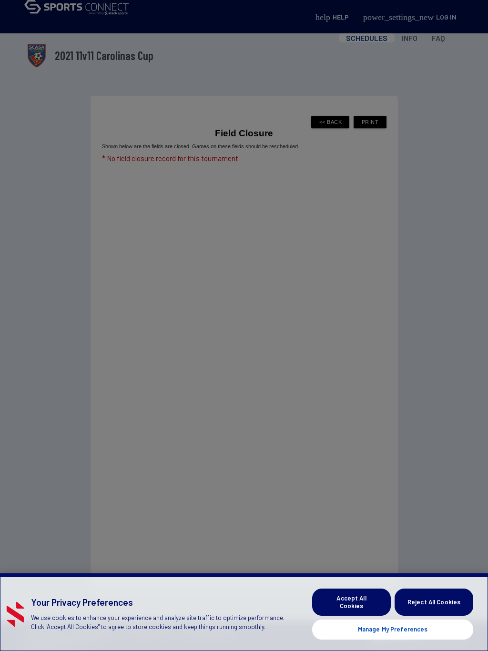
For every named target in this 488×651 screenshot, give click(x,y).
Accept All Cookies (351, 602)
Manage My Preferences (393, 629)
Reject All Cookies (433, 602)
